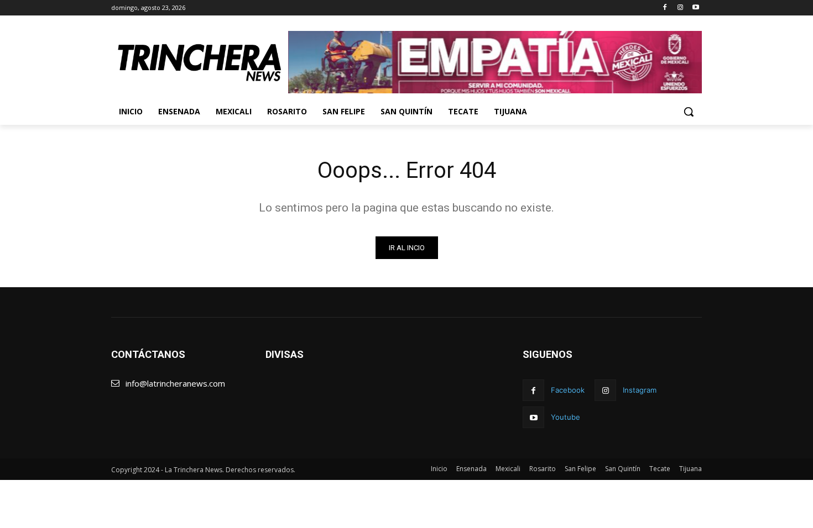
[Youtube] (695, 8)
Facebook (568, 390)
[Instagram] (680, 8)
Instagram (639, 390)
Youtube (565, 417)
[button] (688, 111)
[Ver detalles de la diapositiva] (495, 62)
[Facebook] (665, 8)
